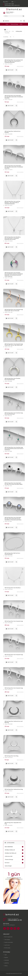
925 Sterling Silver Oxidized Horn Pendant (12, 132)
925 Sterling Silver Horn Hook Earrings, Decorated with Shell (14, 413)
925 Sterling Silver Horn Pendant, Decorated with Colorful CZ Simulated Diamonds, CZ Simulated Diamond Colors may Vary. (14, 274)
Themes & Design (9, 859)
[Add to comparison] (16, 70)
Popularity (7, 32)
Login (5, 954)
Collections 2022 (8, 856)
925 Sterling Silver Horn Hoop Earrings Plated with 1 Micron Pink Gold (14, 310)
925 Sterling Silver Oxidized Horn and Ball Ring (14, 722)
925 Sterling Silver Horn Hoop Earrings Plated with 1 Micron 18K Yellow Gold (14, 344)
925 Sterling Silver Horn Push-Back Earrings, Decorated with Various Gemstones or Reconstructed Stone (13, 518)
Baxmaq (14, 900)
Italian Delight (8, 866)
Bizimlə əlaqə (7, 947)
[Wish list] (21, 21)
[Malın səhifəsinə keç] (14, 48)
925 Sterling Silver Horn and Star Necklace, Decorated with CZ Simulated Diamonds (12, 202)
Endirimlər (6, 960)
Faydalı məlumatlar (8, 942)
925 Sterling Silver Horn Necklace (13, 587)
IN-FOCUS (7, 862)
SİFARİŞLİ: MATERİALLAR (10, 853)
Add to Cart (10, 69)
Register (6, 957)
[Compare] (24, 21)
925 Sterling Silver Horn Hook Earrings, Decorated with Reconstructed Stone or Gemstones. (14, 448)
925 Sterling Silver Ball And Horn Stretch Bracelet (12, 554)
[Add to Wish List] (22, 41)
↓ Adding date (18, 31)
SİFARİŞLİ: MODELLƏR (10, 850)
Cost (13, 31)
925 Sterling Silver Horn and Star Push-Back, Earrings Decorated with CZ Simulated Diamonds (14, 61)
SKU (9, 31)
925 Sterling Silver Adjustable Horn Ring (13, 823)
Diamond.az (14, 9)
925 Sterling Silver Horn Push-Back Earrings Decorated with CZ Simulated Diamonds (14, 97)
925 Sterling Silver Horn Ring (11, 755)
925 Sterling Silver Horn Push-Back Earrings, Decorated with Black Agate (13, 483)
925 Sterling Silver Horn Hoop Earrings (14, 621)
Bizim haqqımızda (8, 936)
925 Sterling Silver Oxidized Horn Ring (14, 789)
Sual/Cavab (7, 945)
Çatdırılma (6, 963)
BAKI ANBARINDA (9, 846)
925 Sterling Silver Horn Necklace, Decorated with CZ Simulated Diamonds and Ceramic (13, 238)
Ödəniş (5, 965)
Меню (7, 21)
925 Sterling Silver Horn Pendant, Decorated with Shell (12, 379)
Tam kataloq (7, 939)
